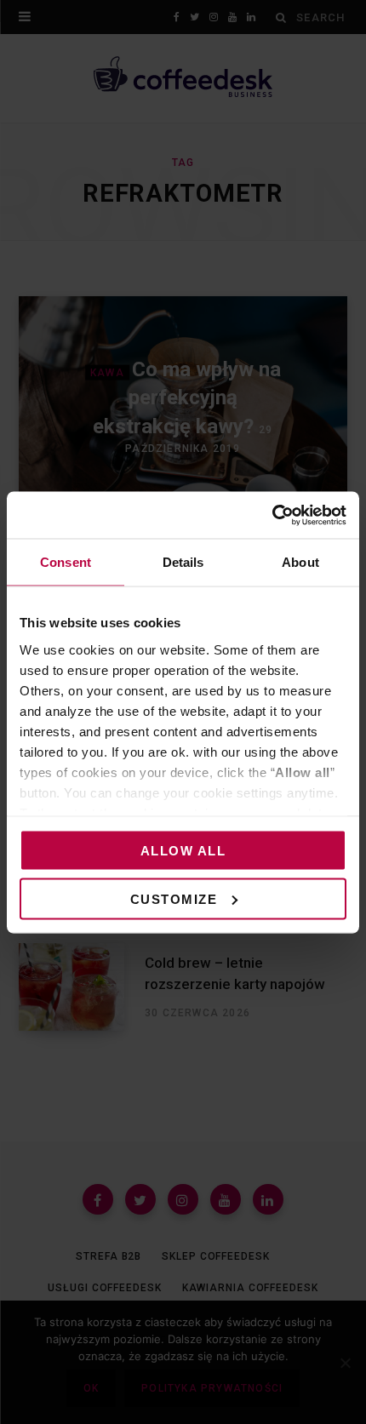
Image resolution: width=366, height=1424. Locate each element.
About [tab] (300, 562)
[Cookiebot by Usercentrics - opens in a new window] (271, 515)
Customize (174, 898)
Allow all (183, 851)
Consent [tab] (65, 562)
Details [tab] (183, 562)
